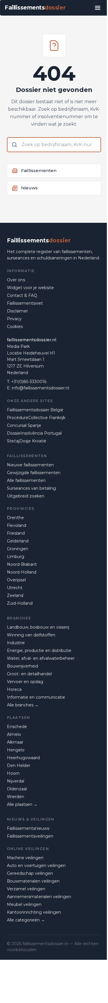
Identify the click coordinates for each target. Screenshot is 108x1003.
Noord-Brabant (22, 564)
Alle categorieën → (26, 920)
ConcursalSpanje (24, 425)
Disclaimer (17, 311)
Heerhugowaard (23, 757)
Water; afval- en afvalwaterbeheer (41, 658)
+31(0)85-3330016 (28, 381)
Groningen (17, 548)
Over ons (16, 279)
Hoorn (13, 773)
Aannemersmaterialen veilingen (39, 896)
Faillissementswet (25, 303)
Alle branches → (23, 705)
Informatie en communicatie (36, 697)
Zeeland (15, 595)
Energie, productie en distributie (39, 650)
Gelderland (18, 541)
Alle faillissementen (26, 480)
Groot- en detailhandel (29, 673)
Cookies (15, 326)
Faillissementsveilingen (30, 836)
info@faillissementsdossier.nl (40, 388)
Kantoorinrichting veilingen (34, 912)
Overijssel (16, 579)
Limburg (15, 556)
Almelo (14, 734)
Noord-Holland (21, 572)
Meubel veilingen (24, 904)
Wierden (15, 796)
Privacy (14, 318)
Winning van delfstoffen (31, 635)
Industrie (16, 642)
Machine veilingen (25, 857)
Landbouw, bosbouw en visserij (38, 627)
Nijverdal (15, 781)
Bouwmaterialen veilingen (33, 881)
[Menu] (97, 8)
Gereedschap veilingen (30, 873)
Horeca (14, 689)
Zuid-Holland (20, 603)
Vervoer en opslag (25, 681)
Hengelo (15, 750)
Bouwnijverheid (22, 666)
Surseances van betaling (31, 488)
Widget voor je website (30, 287)
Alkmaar (15, 742)
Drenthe (15, 517)
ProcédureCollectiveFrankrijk (36, 417)
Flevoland (16, 525)
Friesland (16, 533)
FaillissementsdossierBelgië (35, 409)
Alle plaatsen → (22, 804)
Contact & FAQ (22, 295)
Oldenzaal (17, 788)
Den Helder (18, 765)
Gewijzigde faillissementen (33, 472)
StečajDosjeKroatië (26, 441)
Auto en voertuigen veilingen (36, 865)
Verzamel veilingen (26, 888)
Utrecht (14, 587)
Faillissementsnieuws (28, 828)
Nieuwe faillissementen (30, 464)
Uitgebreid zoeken (25, 496)
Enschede (17, 726)
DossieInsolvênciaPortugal (34, 433)
